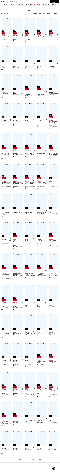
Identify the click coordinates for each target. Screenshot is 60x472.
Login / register (53, 2)
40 (37, 459)
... (35, 459)
